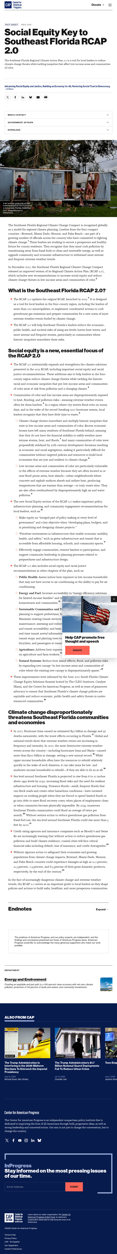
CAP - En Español (12, 1242)
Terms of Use (10, 1235)
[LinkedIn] (32, 1140)
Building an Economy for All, (57, 86)
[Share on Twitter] (8, 97)
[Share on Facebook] (15, 97)
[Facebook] (13, 1140)
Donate (97, 5)
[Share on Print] (46, 97)
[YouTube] (19, 1140)
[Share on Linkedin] (23, 97)
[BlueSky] (39, 1140)
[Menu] (110, 5)
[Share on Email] (38, 97)
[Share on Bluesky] (30, 97)
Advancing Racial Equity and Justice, (24, 86)
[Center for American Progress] (8, 5)
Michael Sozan (11, 1079)
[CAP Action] (15, 1217)
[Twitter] (7, 1140)
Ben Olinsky (23, 1079)
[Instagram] (26, 1140)
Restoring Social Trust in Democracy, (91, 86)
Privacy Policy (11, 1238)
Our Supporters (11, 1245)
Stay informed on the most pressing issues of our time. (55, 1171)
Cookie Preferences (13, 1249)
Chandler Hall (61, 1079)
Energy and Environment (25, 979)
